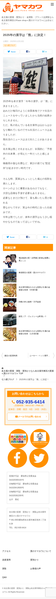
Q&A (4, 577)
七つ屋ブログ (9, 45)
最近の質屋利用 (10, 356)
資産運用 (6, 560)
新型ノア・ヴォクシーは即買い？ (32, 316)
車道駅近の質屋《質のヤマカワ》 (32, 273)
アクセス (6, 551)
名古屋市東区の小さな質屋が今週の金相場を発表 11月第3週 (34, 332)
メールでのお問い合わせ (29, 416)
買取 (4, 568)
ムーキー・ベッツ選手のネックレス (42, 356)
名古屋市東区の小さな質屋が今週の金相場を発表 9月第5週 (34, 288)
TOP (27, 372)
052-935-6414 (30, 401)
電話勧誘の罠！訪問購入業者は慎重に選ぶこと (34, 259)
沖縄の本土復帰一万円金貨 (30, 302)
